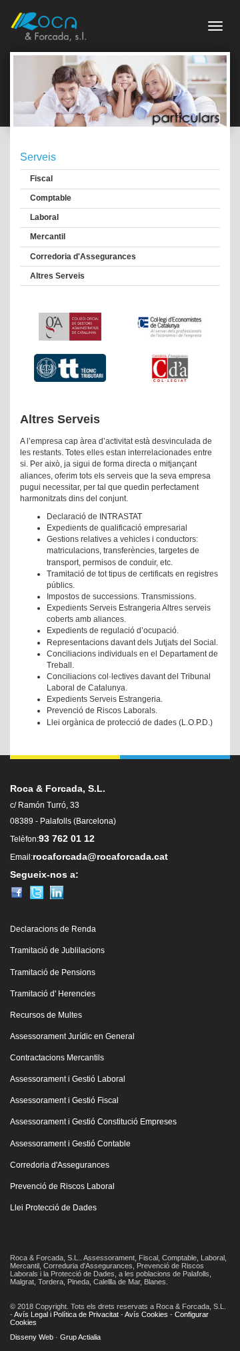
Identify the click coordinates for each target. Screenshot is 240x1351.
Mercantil (47, 236)
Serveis (38, 157)
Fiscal (41, 178)
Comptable (50, 198)
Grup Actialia (80, 1337)
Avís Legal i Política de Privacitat (66, 1314)
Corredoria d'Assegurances (83, 256)
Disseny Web (31, 1337)
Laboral (44, 217)
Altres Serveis (57, 276)
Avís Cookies (146, 1314)
